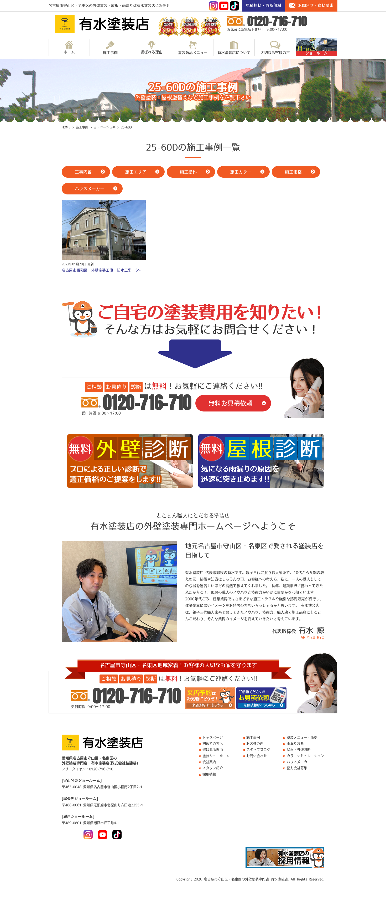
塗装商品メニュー (192, 52)
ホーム (69, 52)
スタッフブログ (258, 749)
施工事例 (110, 52)
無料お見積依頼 (230, 403)
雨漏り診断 (295, 743)
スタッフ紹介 (212, 768)
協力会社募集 (297, 768)
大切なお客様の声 (275, 52)
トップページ (212, 737)
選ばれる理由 (151, 52)
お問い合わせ (256, 756)
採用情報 (209, 774)
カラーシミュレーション (305, 756)
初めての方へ (212, 743)
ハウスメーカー (299, 762)
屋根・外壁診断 (299, 749)
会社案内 (209, 762)
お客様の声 (254, 743)
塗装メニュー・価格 (302, 737)
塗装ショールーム (216, 756)
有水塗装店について (234, 52)
